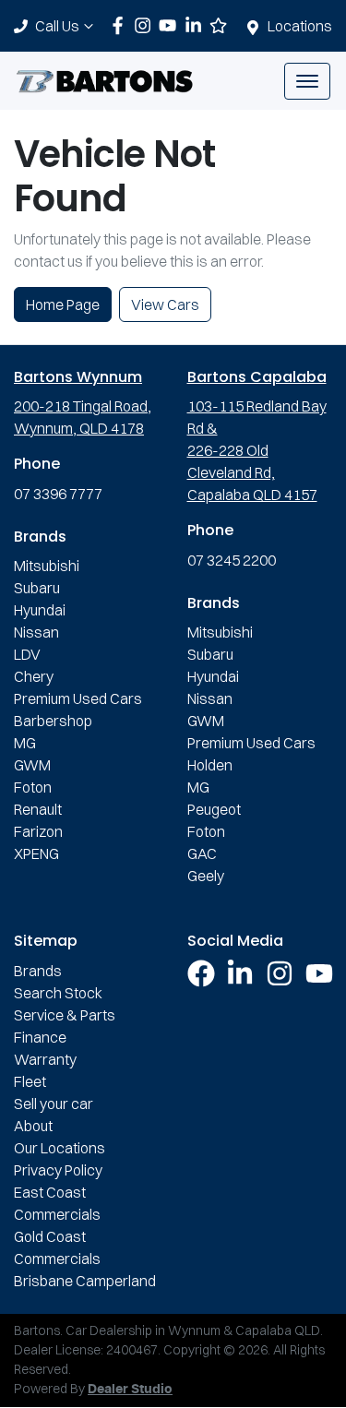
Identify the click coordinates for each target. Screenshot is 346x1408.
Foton (33, 787)
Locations (300, 26)
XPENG (36, 853)
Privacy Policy (58, 1170)
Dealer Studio (130, 1389)
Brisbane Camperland (85, 1280)
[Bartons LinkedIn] (197, 25)
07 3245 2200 (231, 560)
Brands (38, 970)
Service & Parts (64, 1015)
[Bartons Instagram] (146, 25)
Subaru (37, 588)
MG (25, 743)
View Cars (165, 304)
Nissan (36, 632)
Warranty (45, 1059)
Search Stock (58, 993)
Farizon (38, 831)
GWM (32, 765)
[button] (307, 81)
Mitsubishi (46, 565)
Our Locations (59, 1148)
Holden (210, 765)
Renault (38, 809)
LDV (27, 654)
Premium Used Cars (78, 698)
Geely (205, 875)
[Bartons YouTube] (171, 25)
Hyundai (40, 610)
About (33, 1125)
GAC (202, 853)
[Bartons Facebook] (121, 25)
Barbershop (53, 720)
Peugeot (214, 809)
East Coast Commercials (57, 1203)
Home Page (63, 304)
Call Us (57, 26)
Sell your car (53, 1103)
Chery (34, 676)
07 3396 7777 (58, 493)
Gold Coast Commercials (57, 1247)
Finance (40, 1037)
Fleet (30, 1081)
